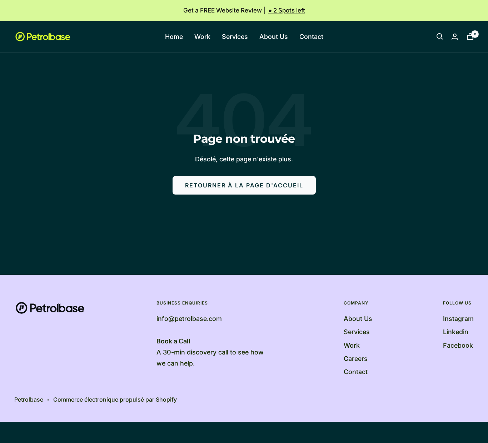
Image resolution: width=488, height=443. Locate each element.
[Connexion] (455, 37)
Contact (311, 36)
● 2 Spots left (286, 10)
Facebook (458, 345)
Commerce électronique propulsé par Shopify (115, 399)
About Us (273, 36)
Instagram (458, 318)
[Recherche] (440, 36)
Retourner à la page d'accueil (244, 185)
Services (235, 36)
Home (174, 36)
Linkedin (455, 332)
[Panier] (470, 36)
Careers (356, 358)
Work (202, 36)
